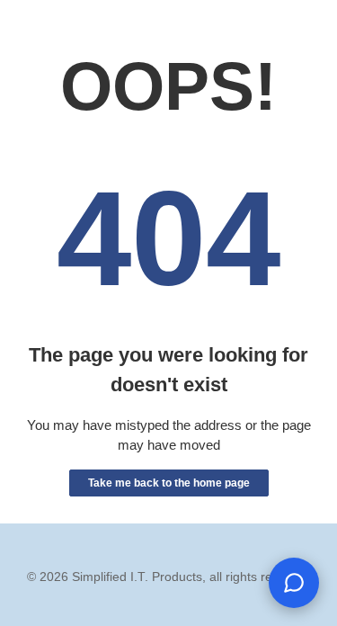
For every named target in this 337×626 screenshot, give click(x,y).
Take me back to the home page (169, 483)
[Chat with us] (294, 583)
